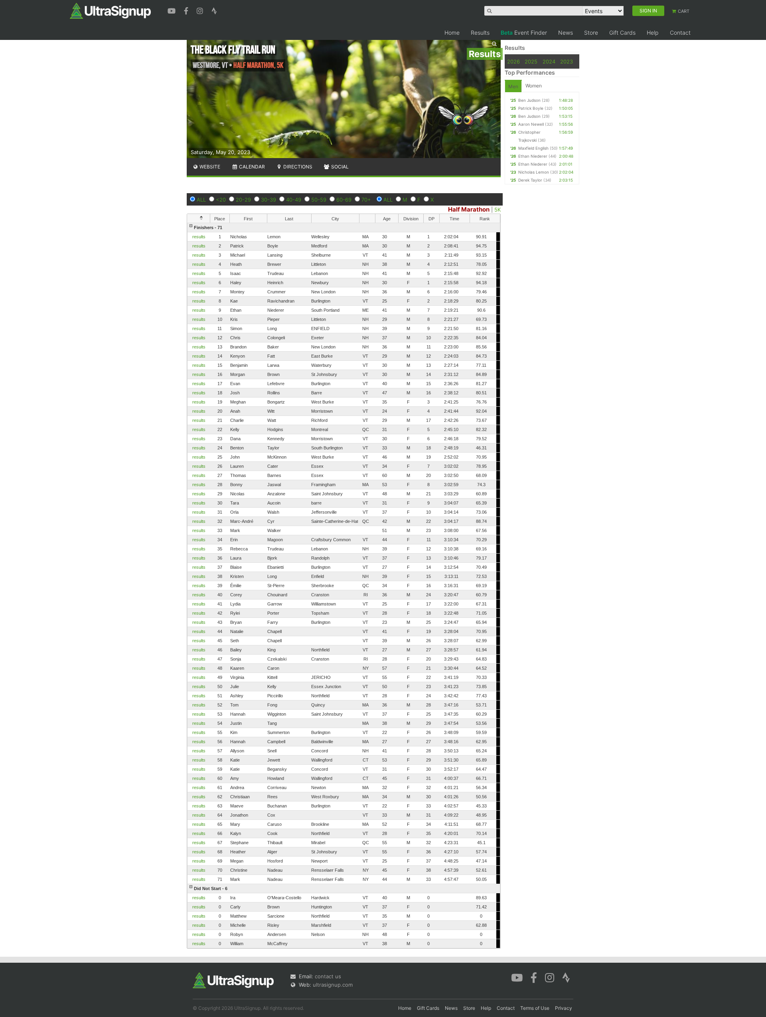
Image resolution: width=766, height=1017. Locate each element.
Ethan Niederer (532, 156)
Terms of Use (534, 1008)
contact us (328, 976)
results (198, 236)
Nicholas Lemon (533, 172)
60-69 (343, 199)
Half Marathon (469, 209)
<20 (221, 199)
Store (591, 32)
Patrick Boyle (530, 108)
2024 (549, 61)
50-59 (318, 199)
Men (513, 86)
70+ (366, 199)
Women (533, 86)
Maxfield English (533, 148)
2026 (513, 61)
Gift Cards (622, 32)
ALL (201, 199)
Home (452, 32)
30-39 (268, 199)
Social (339, 167)
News (565, 32)
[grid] (343, 585)
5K (497, 209)
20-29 (243, 199)
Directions (297, 167)
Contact (680, 32)
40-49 (293, 199)
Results (480, 32)
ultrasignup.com (333, 984)
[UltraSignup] (110, 10)
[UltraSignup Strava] (214, 10)
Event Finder (524, 32)
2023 (566, 61)
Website (209, 167)
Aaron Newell (531, 124)
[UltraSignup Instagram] (200, 10)
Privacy (563, 1008)
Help (653, 32)
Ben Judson (529, 100)
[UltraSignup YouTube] (172, 10)
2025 (531, 61)
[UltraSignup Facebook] (187, 10)
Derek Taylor (530, 180)
